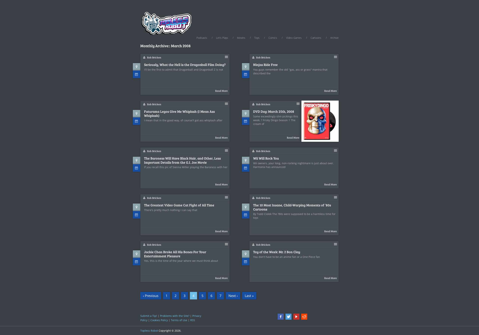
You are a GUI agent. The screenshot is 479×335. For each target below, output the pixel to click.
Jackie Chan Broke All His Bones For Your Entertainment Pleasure (175, 254)
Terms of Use (179, 320)
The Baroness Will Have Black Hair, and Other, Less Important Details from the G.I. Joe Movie (182, 160)
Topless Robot (149, 330)
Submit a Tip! (148, 316)
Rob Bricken (154, 57)
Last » (249, 295)
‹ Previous (150, 295)
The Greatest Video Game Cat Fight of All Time (179, 205)
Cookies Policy (159, 320)
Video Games (294, 38)
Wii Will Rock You (266, 158)
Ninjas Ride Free (265, 65)
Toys (257, 38)
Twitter (289, 317)
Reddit (304, 317)
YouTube (296, 317)
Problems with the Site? (174, 316)
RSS (192, 320)
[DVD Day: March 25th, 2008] (320, 121)
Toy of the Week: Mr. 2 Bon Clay (276, 252)
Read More (221, 91)
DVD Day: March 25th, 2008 (273, 112)
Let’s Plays (222, 38)
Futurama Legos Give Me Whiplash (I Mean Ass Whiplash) (179, 114)
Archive (334, 38)
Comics (273, 38)
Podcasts (201, 38)
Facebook (281, 317)
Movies (241, 38)
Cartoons (316, 38)
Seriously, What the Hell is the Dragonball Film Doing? (185, 65)
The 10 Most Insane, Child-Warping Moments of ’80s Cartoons (292, 207)
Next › (233, 295)
